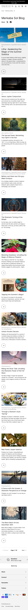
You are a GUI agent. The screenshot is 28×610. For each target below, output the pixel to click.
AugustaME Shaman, (16, 44)
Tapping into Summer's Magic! (12, 294)
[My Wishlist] (19, 6)
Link (16, 2)
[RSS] (14, 10)
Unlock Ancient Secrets (10, 331)
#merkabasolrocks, (6, 44)
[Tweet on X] (7, 22)
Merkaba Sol (7, 604)
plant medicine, (5, 133)
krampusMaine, (5, 173)
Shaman (11, 133)
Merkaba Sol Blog (9, 10)
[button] (22, 6)
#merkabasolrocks (6, 366)
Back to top (14, 565)
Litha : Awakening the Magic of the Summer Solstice (11, 51)
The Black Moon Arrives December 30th (10, 524)
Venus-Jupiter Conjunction (11, 96)
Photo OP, (18, 173)
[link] (5, 550)
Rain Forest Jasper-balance (11, 449)
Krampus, (24, 172)
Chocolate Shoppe (9, 606)
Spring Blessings (8, 329)
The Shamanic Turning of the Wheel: (11, 218)
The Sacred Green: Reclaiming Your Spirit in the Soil (12, 136)
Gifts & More (17, 606)
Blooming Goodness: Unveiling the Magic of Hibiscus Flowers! (14, 256)
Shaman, (6, 409)
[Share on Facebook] (10, 22)
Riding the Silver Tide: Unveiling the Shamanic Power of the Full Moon (13, 371)
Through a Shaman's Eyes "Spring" (10, 413)
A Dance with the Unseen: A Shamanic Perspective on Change (13, 489)
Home (2, 10)
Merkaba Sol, (12, 173)
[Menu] (25, 6)
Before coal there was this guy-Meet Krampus (13, 177)
